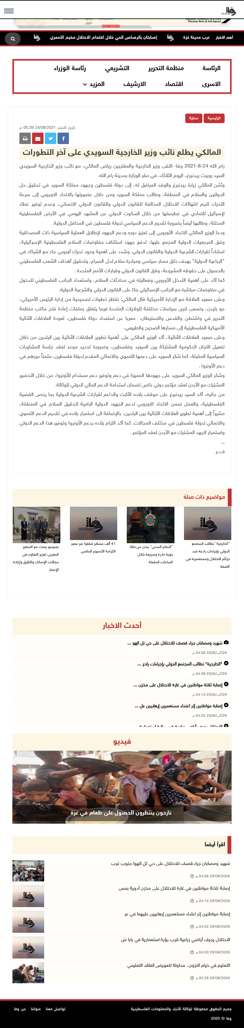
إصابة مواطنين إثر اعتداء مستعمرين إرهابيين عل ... (178, 706)
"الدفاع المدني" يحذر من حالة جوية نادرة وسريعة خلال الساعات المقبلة (151, 554)
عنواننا (36, 1009)
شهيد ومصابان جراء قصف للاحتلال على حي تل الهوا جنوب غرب (170, 864)
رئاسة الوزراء (70, 68)
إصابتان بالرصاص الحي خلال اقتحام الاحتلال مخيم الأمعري (117, 37)
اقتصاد (174, 84)
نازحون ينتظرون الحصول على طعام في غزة (121, 813)
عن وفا (20, 1009)
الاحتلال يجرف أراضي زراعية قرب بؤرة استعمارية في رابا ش (175, 940)
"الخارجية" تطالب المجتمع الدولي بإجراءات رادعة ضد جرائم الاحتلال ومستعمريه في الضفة (208, 555)
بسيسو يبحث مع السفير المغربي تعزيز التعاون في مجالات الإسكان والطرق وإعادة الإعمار (36, 558)
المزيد (97, 84)
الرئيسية (214, 118)
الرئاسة (211, 68)
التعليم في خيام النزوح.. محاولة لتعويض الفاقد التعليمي (178, 965)
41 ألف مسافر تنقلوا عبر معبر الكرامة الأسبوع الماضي (93, 548)
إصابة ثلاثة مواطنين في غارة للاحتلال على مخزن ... (177, 685)
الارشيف (135, 84)
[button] (28, 778)
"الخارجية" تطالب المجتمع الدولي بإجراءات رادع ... (180, 664)
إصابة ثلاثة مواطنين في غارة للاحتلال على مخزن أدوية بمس (174, 888)
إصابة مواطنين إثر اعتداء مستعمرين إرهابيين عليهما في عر (177, 914)
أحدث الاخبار (122, 626)
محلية (193, 118)
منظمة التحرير (166, 68)
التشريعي (117, 68)
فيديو (122, 742)
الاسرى (211, 84)
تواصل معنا (55, 1009)
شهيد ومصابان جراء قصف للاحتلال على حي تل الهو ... (174, 643)
